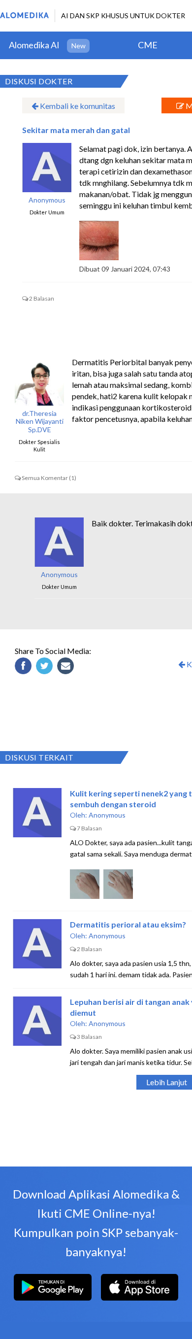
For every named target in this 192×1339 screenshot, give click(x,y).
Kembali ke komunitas (76, 105)
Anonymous (47, 200)
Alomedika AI (34, 44)
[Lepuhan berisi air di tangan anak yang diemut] (37, 1021)
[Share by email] (67, 667)
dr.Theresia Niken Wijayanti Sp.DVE (40, 422)
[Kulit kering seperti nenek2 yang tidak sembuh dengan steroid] (37, 812)
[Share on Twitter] (46, 667)
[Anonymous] (59, 542)
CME (148, 44)
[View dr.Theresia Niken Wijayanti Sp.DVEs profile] (39, 381)
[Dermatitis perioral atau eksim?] (37, 943)
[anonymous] (46, 167)
